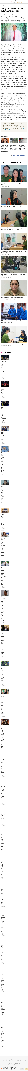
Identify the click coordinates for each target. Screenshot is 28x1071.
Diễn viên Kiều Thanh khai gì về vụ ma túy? (12, 206)
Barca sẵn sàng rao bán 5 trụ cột (2, 436)
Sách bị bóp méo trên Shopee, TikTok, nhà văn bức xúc (3, 842)
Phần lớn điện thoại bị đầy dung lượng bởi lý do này (2, 767)
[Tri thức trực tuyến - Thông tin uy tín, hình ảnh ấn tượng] (16, 2)
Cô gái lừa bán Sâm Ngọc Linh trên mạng (12, 344)
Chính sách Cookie (9, 1069)
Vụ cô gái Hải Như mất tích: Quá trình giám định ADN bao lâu (4, 148)
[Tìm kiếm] (26, 2)
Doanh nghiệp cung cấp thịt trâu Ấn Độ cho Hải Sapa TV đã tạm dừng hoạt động (3, 608)
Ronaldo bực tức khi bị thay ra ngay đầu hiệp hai (3, 368)
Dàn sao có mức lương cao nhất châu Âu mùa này (2, 982)
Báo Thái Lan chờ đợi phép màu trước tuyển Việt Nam (2, 896)
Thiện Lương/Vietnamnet (18, 155)
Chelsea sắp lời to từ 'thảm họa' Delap (3, 818)
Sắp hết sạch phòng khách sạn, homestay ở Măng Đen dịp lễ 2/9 (3, 576)
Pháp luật (4, 6)
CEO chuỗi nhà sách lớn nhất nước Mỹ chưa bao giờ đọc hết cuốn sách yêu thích (2, 643)
